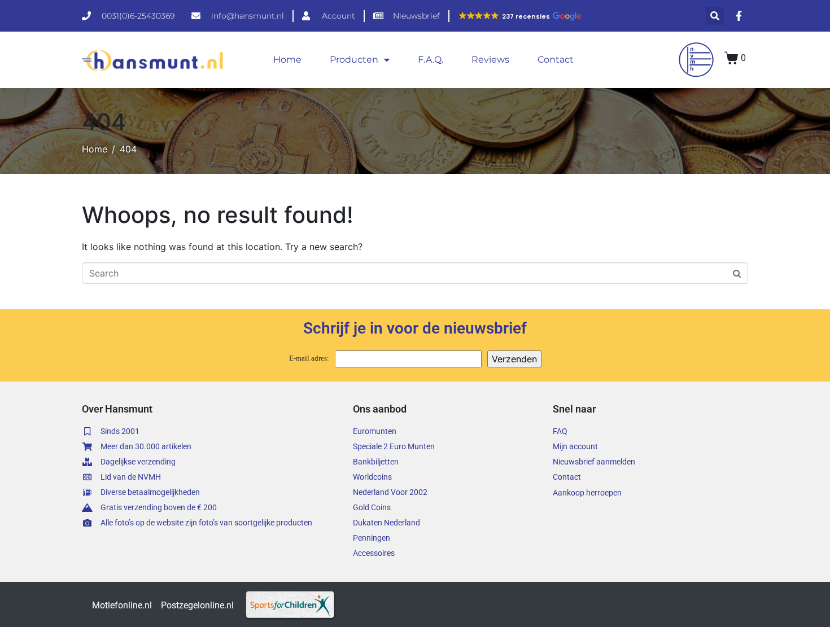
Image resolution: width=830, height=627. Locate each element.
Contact (556, 59)
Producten (354, 59)
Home (287, 59)
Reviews (490, 59)
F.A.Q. (430, 59)
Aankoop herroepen (587, 492)
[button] (519, 16)
